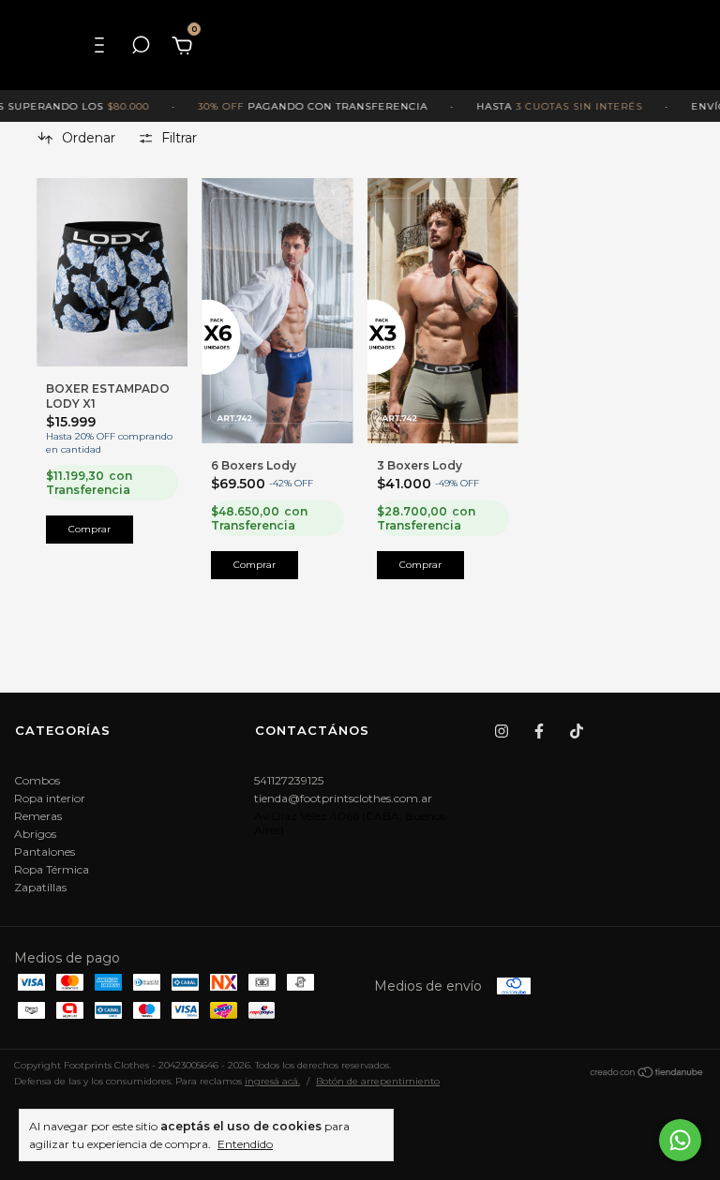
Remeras (38, 816)
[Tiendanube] (647, 1075)
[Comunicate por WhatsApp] (680, 1140)
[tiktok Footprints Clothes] (576, 731)
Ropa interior (49, 798)
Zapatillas (40, 887)
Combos (37, 780)
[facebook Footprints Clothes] (539, 731)
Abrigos (35, 834)
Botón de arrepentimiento (378, 1081)
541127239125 (288, 780)
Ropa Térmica (51, 869)
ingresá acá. (272, 1081)
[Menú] (104, 45)
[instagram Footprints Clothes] (501, 731)
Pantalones (44, 851)
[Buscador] (140, 45)
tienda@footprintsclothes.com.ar (343, 798)
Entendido (245, 1144)
